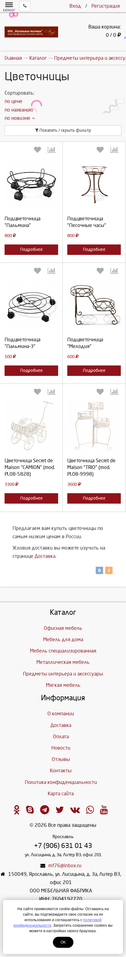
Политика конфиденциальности (61, 782)
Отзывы (61, 759)
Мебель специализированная (63, 650)
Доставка (45, 556)
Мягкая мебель (63, 685)
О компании (60, 713)
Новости (60, 748)
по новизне (17, 118)
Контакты (61, 770)
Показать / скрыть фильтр (65, 130)
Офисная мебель (63, 628)
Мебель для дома (63, 639)
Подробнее (31, 249)
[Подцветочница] (31, 184)
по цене (13, 101)
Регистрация (105, 6)
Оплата (61, 736)
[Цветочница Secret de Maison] (31, 426)
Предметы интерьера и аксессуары (63, 673)
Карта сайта (61, 793)
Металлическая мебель (63, 662)
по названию (19, 109)
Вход (75, 6)
